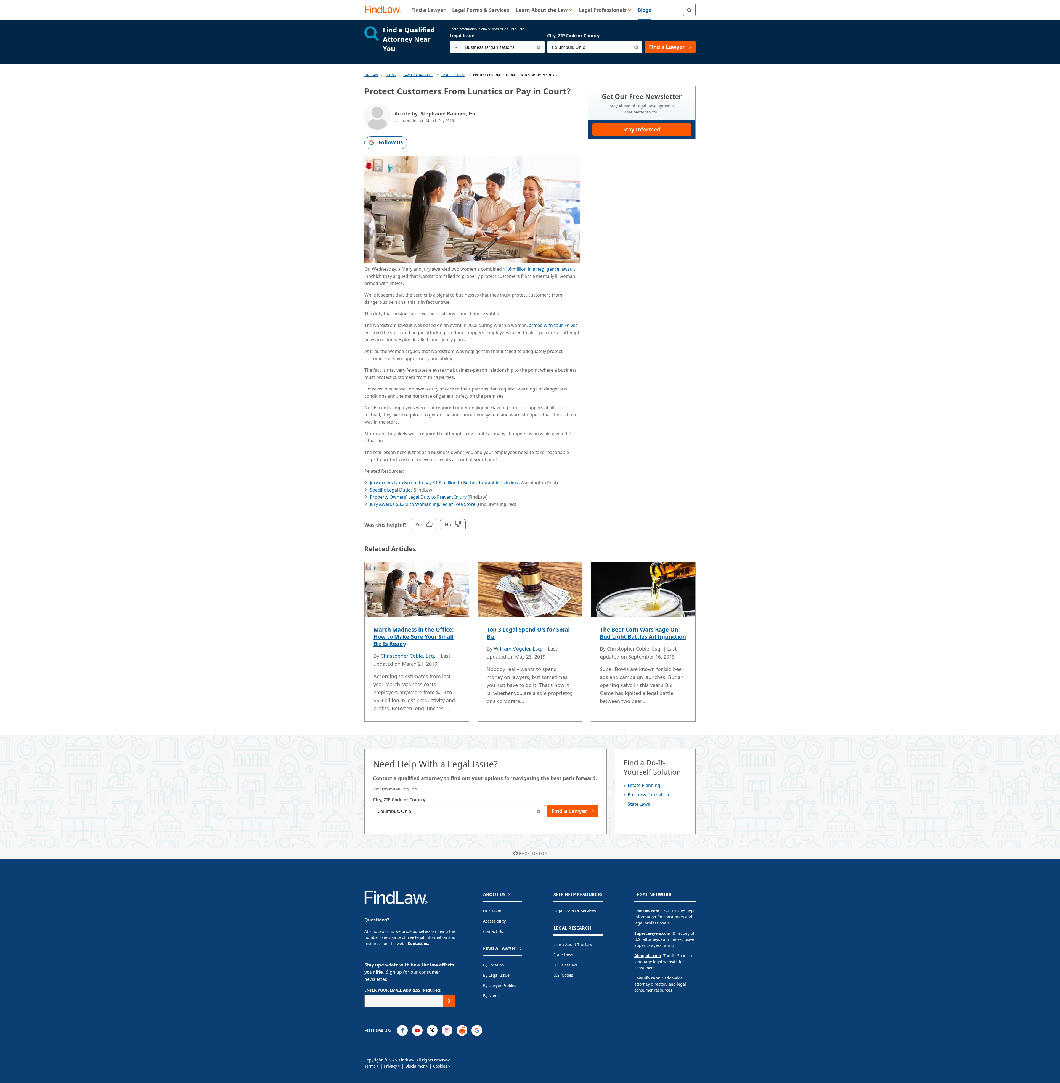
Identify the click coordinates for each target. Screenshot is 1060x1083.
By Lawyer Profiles (499, 985)
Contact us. (418, 943)
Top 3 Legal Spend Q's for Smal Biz (528, 633)
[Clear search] (538, 47)
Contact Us (493, 931)
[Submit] (449, 1001)
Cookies (440, 1066)
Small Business (453, 75)
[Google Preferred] (476, 1030)
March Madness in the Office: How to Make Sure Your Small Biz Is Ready (413, 637)
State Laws (639, 804)
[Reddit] (462, 1030)
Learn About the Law (572, 944)
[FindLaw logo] (385, 9)
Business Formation (648, 795)
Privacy (390, 1066)
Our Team (492, 910)
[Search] (689, 10)
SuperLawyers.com (652, 933)
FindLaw (371, 75)
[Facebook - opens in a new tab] (402, 1030)
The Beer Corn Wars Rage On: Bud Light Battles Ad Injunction (643, 633)
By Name (491, 995)
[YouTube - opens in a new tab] (417, 1030)
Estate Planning (644, 785)
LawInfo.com (646, 978)
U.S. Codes (563, 975)
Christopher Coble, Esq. (408, 656)
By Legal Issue (496, 975)
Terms (370, 1066)
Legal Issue (462, 36)
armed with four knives (553, 325)
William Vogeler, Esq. (518, 648)
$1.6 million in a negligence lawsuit (539, 269)
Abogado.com (647, 955)
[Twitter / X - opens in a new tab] (432, 1030)
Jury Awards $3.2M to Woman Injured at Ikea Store (422, 504)
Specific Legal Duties (391, 490)
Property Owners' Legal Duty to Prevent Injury (418, 497)
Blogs (391, 75)
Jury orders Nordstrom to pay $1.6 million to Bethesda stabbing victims (444, 483)
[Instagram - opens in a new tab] (447, 1030)
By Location (493, 965)
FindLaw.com (646, 910)
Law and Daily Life (418, 75)
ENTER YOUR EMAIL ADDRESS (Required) (402, 990)
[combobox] (497, 47)
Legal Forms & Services (574, 910)
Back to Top (533, 853)
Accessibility (494, 921)
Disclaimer (415, 1066)
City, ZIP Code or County (573, 36)
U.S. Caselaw (565, 965)
